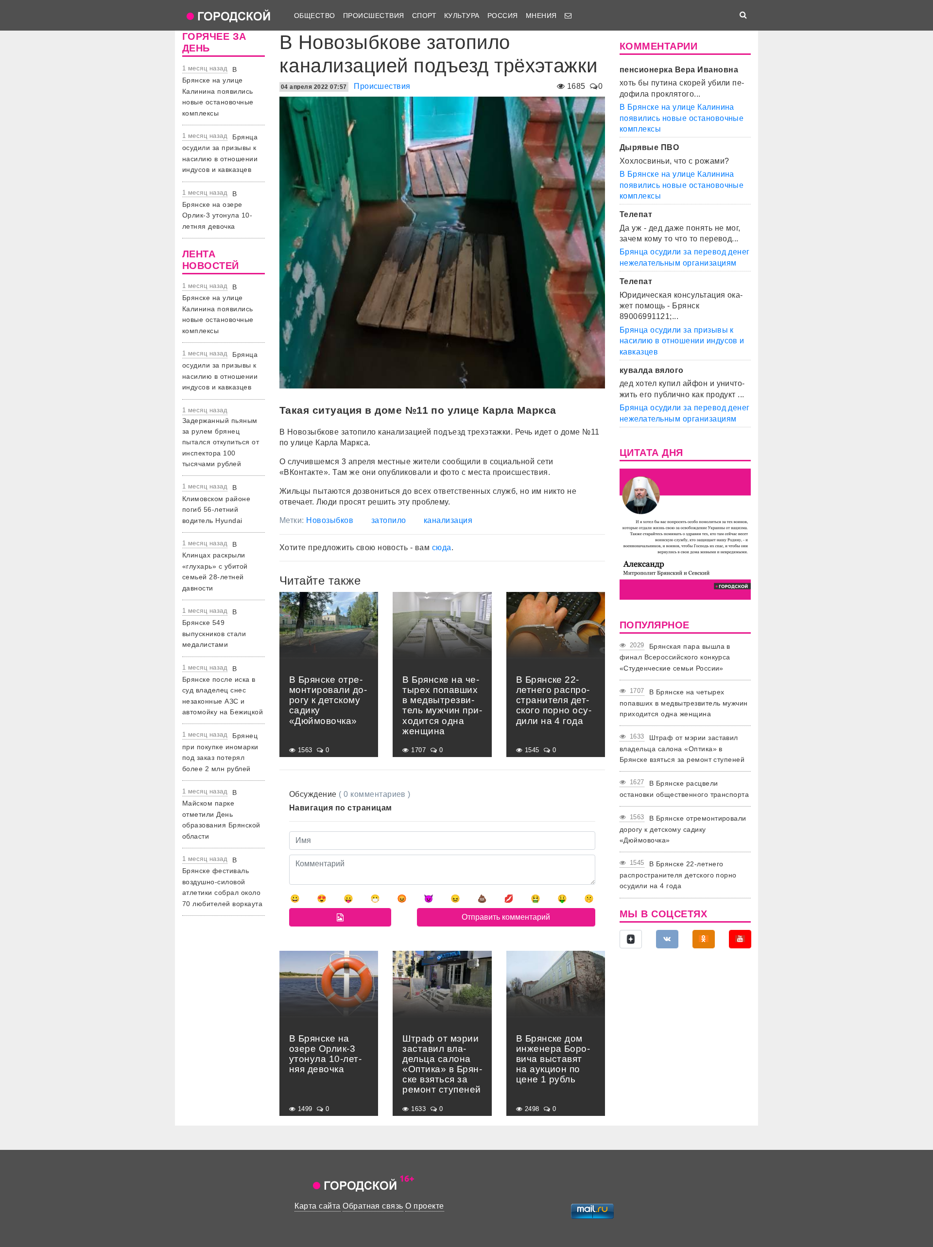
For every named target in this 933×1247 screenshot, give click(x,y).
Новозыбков (329, 520)
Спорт (424, 15)
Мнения (541, 15)
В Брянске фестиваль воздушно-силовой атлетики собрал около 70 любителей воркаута (222, 882)
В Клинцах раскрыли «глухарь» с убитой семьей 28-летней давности (215, 566)
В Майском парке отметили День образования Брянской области (221, 814)
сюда (441, 547)
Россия (502, 15)
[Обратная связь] (568, 15)
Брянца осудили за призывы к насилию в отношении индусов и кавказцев (682, 341)
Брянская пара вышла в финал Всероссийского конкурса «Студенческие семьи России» (675, 657)
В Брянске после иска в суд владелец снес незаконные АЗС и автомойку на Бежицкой (222, 690)
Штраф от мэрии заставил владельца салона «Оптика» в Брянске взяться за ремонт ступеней (682, 748)
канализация (448, 520)
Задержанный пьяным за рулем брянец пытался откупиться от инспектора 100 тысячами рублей (220, 442)
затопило (388, 520)
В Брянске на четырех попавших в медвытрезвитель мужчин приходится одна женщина (684, 703)
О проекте (424, 1206)
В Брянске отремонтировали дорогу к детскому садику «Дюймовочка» (683, 829)
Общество (314, 15)
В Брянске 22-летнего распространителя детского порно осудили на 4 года (678, 875)
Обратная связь (373, 1206)
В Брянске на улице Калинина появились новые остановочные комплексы (218, 91)
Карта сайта (317, 1206)
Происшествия (373, 15)
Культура (462, 15)
